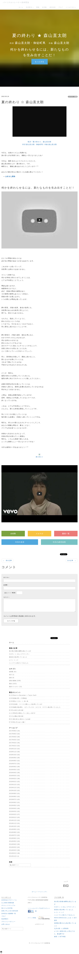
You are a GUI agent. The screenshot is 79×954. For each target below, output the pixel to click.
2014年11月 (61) (14, 823)
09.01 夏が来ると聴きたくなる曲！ (20, 719)
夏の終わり (39, 457)
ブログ (60, 7)
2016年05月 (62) (14, 769)
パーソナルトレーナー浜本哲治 (16, 2)
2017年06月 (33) (14, 731)
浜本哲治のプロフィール (9, 900)
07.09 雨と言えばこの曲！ (17, 722)
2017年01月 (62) (14, 745)
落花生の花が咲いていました (18, 657)
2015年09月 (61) (14, 793)
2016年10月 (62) (14, 754)
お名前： (6, 585)
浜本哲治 (29, 7)
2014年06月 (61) (14, 838)
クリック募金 (32, 917)
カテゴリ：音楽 (72, 96)
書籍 (37, 7)
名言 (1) (11, 674)
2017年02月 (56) (14, 742)
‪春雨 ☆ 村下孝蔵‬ (60, 936)
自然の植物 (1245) (15, 680)
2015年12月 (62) (14, 784)
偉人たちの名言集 (7, 908)
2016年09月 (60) (14, 757)
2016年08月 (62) (14, 760)
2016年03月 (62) (14, 775)
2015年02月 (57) (14, 814)
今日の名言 (19, 542)
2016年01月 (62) (14, 781)
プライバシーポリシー (8, 921)
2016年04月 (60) (14, 772)
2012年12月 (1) (14, 856)
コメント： (6, 597)
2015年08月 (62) (14, 796)
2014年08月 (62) (14, 832)
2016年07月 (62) (14, 763)
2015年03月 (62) (14, 811)
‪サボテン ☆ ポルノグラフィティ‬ (19, 654)
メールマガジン (71, 7)
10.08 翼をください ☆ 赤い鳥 (18, 701)
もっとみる (39, 62)
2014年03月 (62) (14, 847)
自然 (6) (11, 677)
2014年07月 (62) (14, 835)
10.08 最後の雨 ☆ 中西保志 (18, 698)
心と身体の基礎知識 (7, 902)
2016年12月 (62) (14, 748)
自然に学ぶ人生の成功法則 (9, 911)
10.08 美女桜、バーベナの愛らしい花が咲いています (25, 704)
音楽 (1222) (13, 683)
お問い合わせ (5, 924)
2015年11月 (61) (14, 787)
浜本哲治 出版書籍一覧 (8, 913)
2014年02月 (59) (14, 850)
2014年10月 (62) (14, 826)
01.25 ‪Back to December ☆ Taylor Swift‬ (23, 695)
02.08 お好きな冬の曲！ (16, 710)
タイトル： (6, 577)
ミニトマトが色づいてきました (19, 663)
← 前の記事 (7, 560)
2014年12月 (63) (14, 820)
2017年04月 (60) (14, 736)
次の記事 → (71, 560)
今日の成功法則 (59, 542)
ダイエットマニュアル (8, 905)
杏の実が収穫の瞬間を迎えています (20, 651)
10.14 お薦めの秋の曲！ (16, 716)
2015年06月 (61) (14, 802)
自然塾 (13, 534)
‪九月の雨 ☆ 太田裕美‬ (61, 928)
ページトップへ (42, 891)
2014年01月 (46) (14, 853)
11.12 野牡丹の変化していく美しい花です (22, 713)
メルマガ (39, 534)
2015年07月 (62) (14, 799)
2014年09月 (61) (14, 829)
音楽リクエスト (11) (15, 686)
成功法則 (52, 7)
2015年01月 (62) (14, 817)
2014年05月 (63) (14, 841)
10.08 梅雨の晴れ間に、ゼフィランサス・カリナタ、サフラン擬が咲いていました (35, 707)
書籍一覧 (66, 534)
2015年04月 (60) (14, 808)
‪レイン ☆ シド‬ (13, 660)
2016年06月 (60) (14, 766)
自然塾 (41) (12, 671)
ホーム (21, 7)
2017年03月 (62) (14, 739)
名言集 (44, 7)
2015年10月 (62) (14, 790)
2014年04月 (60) (14, 844)
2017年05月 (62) (14, 733)
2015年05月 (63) (14, 805)
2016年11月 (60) (14, 751)
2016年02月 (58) (14, 778)
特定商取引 (4, 919)
